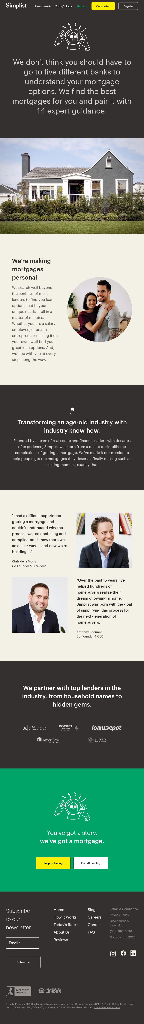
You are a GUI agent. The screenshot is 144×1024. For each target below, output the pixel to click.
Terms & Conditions (124, 908)
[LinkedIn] (133, 953)
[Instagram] (113, 953)
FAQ (91, 932)
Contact (95, 924)
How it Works (43, 6)
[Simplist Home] (16, 5)
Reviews (61, 939)
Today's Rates (64, 6)
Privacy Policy (119, 914)
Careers (95, 917)
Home (59, 909)
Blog (92, 909)
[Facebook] (123, 953)
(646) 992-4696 (121, 931)
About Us (82, 6)
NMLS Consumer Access (107, 1007)
